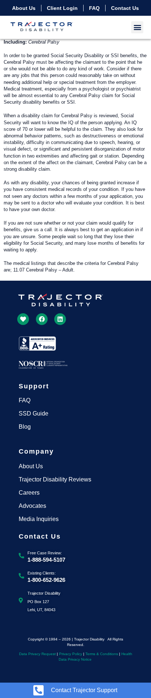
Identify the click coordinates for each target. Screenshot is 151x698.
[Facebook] (42, 319)
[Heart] (23, 319)
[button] (137, 27)
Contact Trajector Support (84, 690)
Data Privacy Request (37, 654)
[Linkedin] (60, 319)
